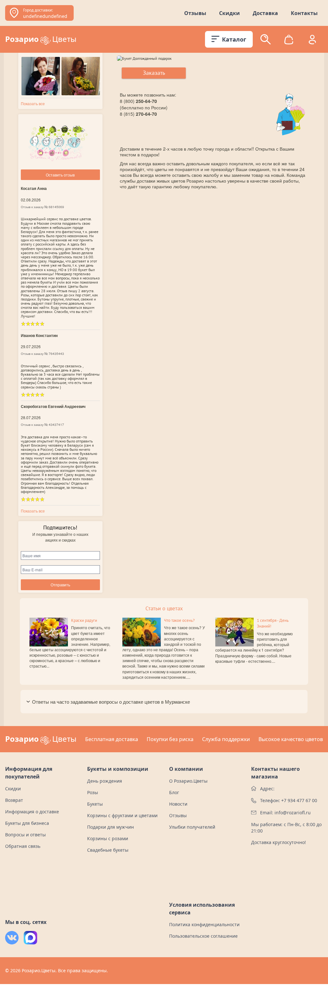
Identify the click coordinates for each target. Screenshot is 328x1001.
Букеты (95, 804)
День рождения (104, 781)
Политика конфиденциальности (204, 924)
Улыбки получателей (192, 827)
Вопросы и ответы (25, 835)
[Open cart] (288, 39)
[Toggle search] (265, 39)
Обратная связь (22, 846)
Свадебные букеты (107, 850)
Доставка (265, 13)
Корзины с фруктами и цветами (122, 815)
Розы (92, 792)
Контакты (304, 13)
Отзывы (195, 13)
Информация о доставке (32, 812)
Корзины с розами (107, 838)
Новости (178, 804)
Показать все (33, 103)
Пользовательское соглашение (203, 936)
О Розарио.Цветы (188, 781)
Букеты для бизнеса (27, 823)
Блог (174, 792)
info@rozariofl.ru (293, 812)
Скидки (229, 13)
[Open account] (312, 39)
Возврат (14, 800)
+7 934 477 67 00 (299, 800)
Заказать (154, 72)
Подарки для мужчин (110, 827)
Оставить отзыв (60, 174)
